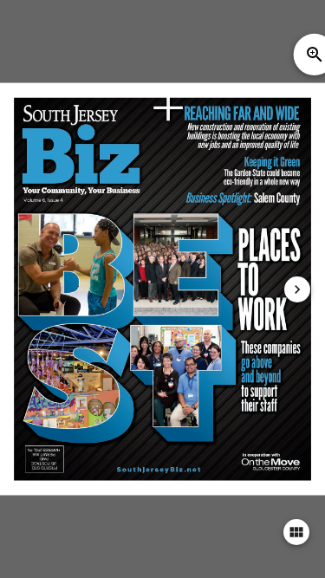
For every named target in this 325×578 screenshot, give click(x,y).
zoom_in (314, 54)
